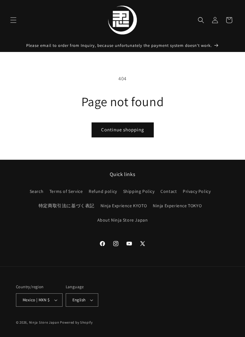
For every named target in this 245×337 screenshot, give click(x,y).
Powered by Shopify (76, 322)
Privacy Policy (197, 191)
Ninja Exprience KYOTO (123, 206)
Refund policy (103, 191)
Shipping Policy (139, 191)
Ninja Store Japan (44, 322)
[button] (13, 20)
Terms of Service (66, 191)
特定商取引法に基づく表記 (66, 206)
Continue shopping (122, 130)
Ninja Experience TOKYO (177, 206)
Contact (168, 191)
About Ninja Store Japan (122, 220)
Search (37, 191)
